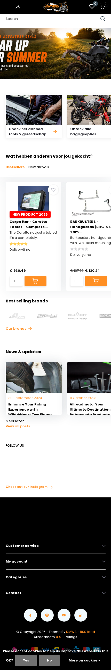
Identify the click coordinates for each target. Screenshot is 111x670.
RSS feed (87, 631)
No (49, 660)
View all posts (18, 426)
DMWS (71, 631)
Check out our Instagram (27, 487)
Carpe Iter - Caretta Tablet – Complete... (29, 224)
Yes (26, 660)
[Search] (103, 18)
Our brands (16, 328)
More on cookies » (84, 660)
